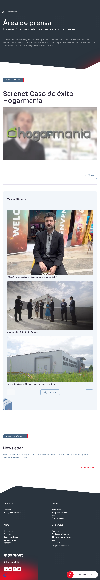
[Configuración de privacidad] (4, 575)
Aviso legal (56, 531)
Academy (7, 543)
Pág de (49, 392)
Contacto (7, 510)
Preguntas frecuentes (60, 546)
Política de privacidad (60, 534)
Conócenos (8, 531)
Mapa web (56, 543)
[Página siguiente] (89, 392)
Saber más (86, 467)
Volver (91, 175)
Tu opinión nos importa (61, 513)
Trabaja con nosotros (12, 513)
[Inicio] (3, 12)
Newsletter (56, 510)
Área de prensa (12, 12)
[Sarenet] (14, 555)
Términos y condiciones (61, 537)
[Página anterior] (11, 392)
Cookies (55, 540)
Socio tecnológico (11, 537)
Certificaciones (10, 540)
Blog (53, 515)
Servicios (7, 534)
